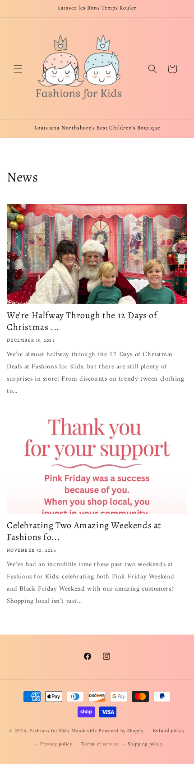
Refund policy (169, 730)
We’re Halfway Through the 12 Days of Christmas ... (82, 321)
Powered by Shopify (121, 730)
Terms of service (100, 744)
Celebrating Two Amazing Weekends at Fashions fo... (84, 531)
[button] (18, 69)
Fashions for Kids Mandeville (63, 730)
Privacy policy (56, 744)
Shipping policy (145, 744)
